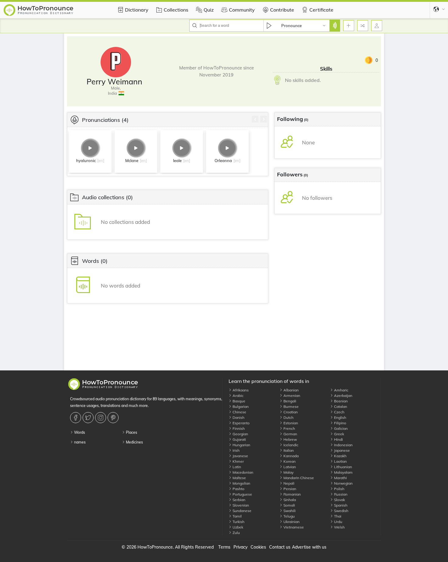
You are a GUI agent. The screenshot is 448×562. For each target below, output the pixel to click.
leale (177, 160)
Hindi (338, 439)
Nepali (288, 483)
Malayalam (343, 472)
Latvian (289, 467)
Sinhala (289, 499)
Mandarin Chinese (298, 477)
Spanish (340, 505)
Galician (340, 428)
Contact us (279, 547)
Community (242, 10)
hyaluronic (86, 160)
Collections (176, 10)
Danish (238, 417)
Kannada (291, 456)
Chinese (239, 412)
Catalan (340, 406)
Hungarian (241, 445)
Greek (338, 434)
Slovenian (240, 505)
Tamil (237, 516)
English (339, 417)
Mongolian (241, 483)
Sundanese (241, 510)
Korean (289, 461)
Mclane (131, 160)
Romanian (292, 494)
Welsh (339, 527)
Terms (224, 547)
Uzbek (237, 527)
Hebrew (290, 439)
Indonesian (343, 445)
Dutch (288, 417)
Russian (340, 494)
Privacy (240, 547)
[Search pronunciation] (334, 25)
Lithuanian (342, 467)
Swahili (289, 510)
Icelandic (290, 445)
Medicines (134, 442)
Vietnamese (293, 527)
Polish (338, 488)
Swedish (340, 510)
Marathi (340, 477)
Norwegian (343, 483)
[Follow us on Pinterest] (114, 417)
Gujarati (239, 439)
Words (79, 432)
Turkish (238, 521)
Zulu (236, 532)
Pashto (238, 488)
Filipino (339, 423)
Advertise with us (309, 547)
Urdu (337, 521)
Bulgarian (240, 406)
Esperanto (241, 423)
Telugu (289, 516)
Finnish (238, 428)
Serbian (238, 499)
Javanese (240, 456)
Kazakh (340, 456)
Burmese (291, 406)
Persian (289, 488)
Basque (238, 401)
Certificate (321, 10)
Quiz (209, 10)
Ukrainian (291, 521)
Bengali (289, 401)
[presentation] (255, 119)
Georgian (240, 434)
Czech (338, 412)
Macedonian (242, 472)
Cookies (258, 547)
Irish (236, 450)
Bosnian (340, 401)
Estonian (290, 423)
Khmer (238, 461)
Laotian (340, 461)
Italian (288, 450)
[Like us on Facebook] (76, 417)
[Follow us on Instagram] (101, 417)
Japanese (341, 450)
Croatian (290, 412)
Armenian (291, 395)
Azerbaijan (342, 395)
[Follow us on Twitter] (89, 417)
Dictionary (136, 10)
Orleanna (223, 160)
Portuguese (242, 494)
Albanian (291, 390)
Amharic (340, 390)
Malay (288, 472)
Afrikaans (240, 390)
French (289, 428)
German (290, 434)
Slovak (339, 499)
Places (131, 432)
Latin (236, 467)
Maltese (239, 477)
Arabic (238, 395)
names (79, 442)
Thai (337, 516)
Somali (289, 505)
